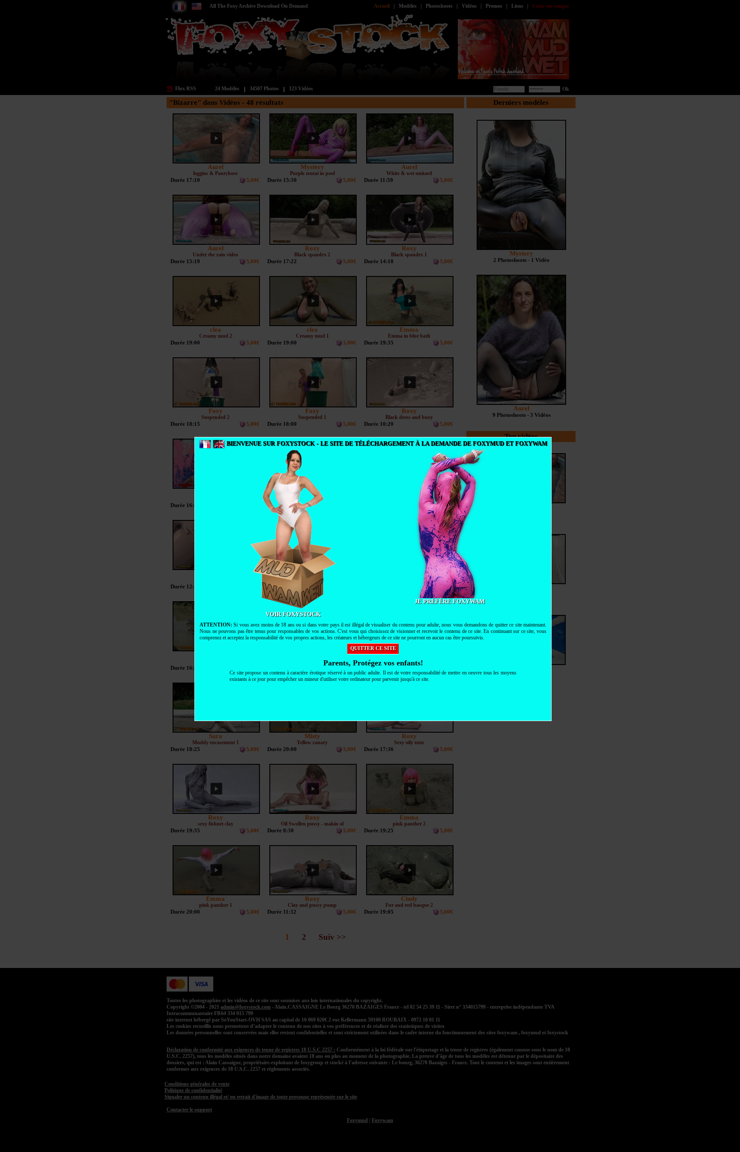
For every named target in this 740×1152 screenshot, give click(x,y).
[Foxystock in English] (219, 443)
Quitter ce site (373, 648)
